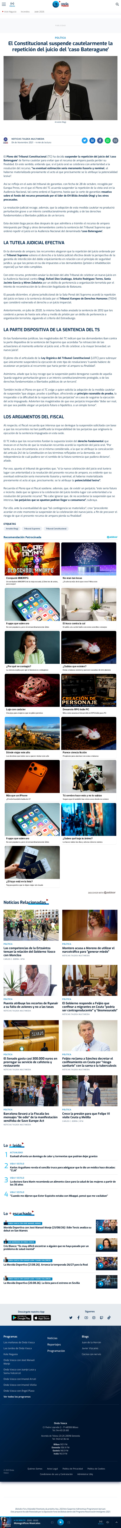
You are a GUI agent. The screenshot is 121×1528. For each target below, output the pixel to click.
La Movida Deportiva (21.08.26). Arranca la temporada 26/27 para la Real (46, 1264)
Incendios (25, 12)
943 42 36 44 (62, 1439)
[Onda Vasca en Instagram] (94, 1317)
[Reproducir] (100, 1228)
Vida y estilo (17, 1163)
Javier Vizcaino (90, 1348)
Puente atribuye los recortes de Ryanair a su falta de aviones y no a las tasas (31, 1005)
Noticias (52, 1338)
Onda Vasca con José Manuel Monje (19, 1362)
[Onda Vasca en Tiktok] (109, 1317)
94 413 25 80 (62, 1430)
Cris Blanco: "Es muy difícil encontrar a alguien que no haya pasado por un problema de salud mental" (46, 1247)
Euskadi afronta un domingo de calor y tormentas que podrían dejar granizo (54, 1156)
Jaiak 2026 (39, 12)
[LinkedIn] (92, 140)
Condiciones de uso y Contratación (56, 1474)
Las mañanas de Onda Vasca (19, 1342)
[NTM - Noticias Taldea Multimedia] (60, 1489)
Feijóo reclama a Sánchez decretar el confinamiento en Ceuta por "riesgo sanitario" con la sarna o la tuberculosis (89, 1062)
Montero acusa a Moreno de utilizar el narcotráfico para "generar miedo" (88, 950)
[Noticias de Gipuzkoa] (36, 1489)
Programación (56, 1351)
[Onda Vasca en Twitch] (101, 1317)
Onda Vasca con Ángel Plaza (19, 1390)
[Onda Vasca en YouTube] (86, 1317)
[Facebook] (100, 140)
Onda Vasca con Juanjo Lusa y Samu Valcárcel (20, 1371)
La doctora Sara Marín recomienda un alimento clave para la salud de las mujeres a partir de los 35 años (63, 1183)
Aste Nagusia (10, 12)
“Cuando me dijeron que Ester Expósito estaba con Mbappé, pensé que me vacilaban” (59, 1196)
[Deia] (13, 1489)
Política (8, 944)
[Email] (115, 140)
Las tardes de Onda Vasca (18, 1348)
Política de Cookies (96, 1468)
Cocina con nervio (91, 1354)
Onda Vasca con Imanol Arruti (20, 1379)
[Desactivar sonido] (107, 1522)
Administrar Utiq (85, 1474)
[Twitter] (85, 140)
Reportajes (54, 1344)
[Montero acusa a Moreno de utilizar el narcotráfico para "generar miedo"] (89, 925)
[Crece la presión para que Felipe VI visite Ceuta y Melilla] (89, 1090)
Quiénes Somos (35, 1468)
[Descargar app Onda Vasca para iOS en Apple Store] (42, 1317)
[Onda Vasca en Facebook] (78, 1317)
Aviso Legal (52, 1468)
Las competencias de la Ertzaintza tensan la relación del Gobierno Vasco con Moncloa (29, 951)
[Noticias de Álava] (79, 1489)
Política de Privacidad (73, 1468)
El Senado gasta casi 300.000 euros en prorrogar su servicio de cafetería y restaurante (30, 1062)
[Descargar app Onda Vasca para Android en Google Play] (21, 1317)
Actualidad (16, 1152)
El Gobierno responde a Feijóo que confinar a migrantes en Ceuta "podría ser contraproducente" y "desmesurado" (89, 1006)
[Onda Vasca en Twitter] (71, 1317)
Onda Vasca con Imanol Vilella (20, 1384)
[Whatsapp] (108, 140)
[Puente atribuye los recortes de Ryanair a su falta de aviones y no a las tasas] (31, 980)
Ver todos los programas (17, 1396)
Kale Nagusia (11, 1354)
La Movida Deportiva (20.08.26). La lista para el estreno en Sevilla (42, 1283)
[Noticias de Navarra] (104, 1489)
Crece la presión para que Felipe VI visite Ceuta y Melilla (86, 1115)
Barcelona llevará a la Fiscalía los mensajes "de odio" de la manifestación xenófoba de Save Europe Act (31, 1117)
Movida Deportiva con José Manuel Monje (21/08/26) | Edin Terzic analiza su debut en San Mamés (47, 1229)
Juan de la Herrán (91, 1342)
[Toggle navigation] (4, 4)
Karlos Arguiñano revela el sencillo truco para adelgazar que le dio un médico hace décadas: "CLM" (62, 1169)
